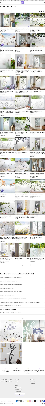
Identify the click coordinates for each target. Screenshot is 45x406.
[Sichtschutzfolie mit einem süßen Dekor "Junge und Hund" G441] (37, 250)
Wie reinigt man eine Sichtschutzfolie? (8, 309)
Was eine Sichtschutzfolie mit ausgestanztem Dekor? (11, 277)
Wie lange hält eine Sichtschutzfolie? (7, 295)
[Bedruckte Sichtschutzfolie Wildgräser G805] (37, 102)
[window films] (11, 331)
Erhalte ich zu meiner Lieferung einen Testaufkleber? (11, 291)
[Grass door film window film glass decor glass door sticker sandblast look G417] (22, 207)
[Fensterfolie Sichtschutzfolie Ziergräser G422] (7, 207)
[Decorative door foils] (34, 331)
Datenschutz (17, 387)
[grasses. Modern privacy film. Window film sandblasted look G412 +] (22, 165)
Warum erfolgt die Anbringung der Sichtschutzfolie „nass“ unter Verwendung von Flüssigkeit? (20, 302)
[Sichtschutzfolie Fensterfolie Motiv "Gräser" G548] (7, 20)
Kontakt (16, 385)
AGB (16, 383)
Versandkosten (18, 391)
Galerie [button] (31, 377)
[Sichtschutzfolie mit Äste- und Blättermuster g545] (7, 124)
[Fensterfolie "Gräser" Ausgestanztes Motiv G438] (37, 20)
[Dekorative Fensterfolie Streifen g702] (22, 20)
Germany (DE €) (9, 401)
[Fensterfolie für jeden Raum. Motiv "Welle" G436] (22, 124)
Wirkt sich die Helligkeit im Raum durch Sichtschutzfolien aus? (13, 298)
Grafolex (2, 403)
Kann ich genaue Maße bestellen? (7, 288)
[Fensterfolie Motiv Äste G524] (37, 229)
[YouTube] (44, 403)
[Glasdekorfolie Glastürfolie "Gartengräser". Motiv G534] (37, 61)
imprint (16, 381)
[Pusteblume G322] (37, 207)
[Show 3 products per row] (41, 11)
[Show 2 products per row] (39, 11)
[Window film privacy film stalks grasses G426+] (7, 83)
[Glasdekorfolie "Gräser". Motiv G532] (22, 40)
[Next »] (29, 265)
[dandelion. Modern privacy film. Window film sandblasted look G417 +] (7, 102)
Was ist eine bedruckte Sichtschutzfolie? (8, 281)
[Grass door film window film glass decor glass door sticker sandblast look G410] (37, 144)
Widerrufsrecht (18, 389)
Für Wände (32, 383)
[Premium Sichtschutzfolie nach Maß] (7, 61)
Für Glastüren (33, 381)
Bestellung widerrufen (19, 394)
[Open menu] (2, 3)
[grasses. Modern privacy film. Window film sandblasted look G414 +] (7, 40)
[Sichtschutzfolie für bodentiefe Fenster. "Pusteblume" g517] (22, 83)
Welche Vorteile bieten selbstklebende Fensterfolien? (11, 284)
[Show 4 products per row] (43, 11)
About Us (17, 379)
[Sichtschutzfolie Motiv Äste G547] (37, 83)
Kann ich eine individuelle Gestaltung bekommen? (10, 312)
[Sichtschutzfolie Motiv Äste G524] (22, 250)
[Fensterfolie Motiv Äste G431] (22, 144)
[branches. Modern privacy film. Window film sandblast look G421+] (37, 40)
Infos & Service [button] (17, 377)
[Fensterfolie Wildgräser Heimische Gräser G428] (22, 102)
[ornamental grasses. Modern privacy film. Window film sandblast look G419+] (7, 250)
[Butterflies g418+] (7, 186)
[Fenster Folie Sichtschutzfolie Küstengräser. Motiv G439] (37, 186)
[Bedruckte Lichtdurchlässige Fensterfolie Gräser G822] (22, 229)
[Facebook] (42, 403)
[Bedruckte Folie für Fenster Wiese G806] (7, 144)
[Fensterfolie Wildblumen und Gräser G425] (7, 165)
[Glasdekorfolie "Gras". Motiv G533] (37, 124)
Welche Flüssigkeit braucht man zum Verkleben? (10, 305)
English (2, 401)
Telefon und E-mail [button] (3, 377)
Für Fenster (32, 379)
